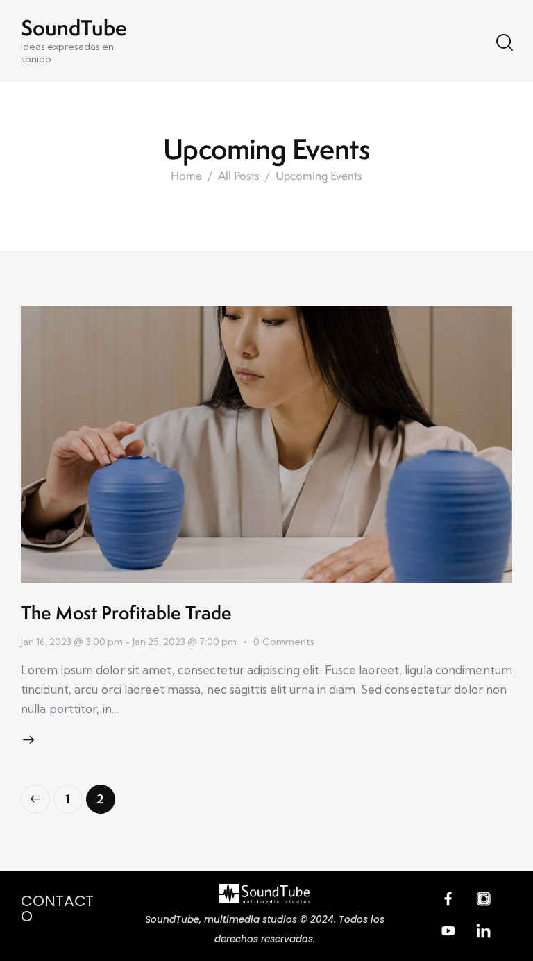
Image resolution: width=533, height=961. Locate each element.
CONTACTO (57, 909)
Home (186, 176)
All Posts (239, 176)
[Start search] (503, 42)
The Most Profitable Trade (126, 612)
